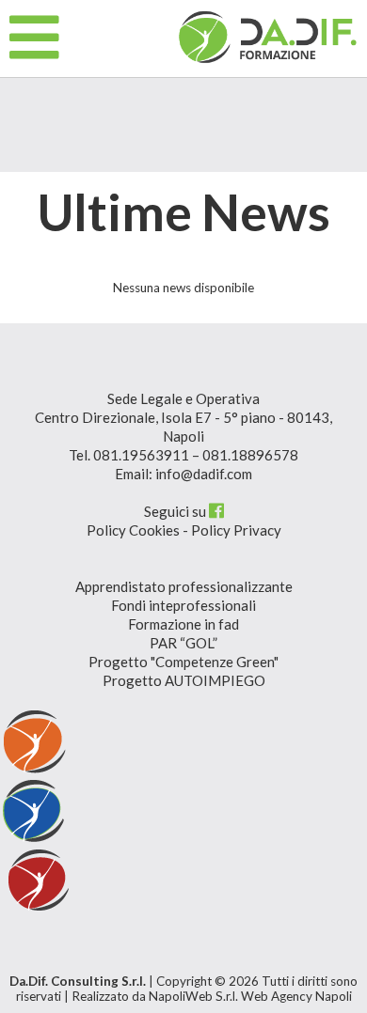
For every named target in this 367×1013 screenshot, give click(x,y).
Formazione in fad (183, 624)
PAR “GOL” (183, 642)
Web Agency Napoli (296, 996)
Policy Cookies (133, 530)
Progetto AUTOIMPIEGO (184, 680)
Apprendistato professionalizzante (184, 586)
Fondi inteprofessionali (183, 605)
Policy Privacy (236, 530)
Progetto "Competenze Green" (183, 661)
